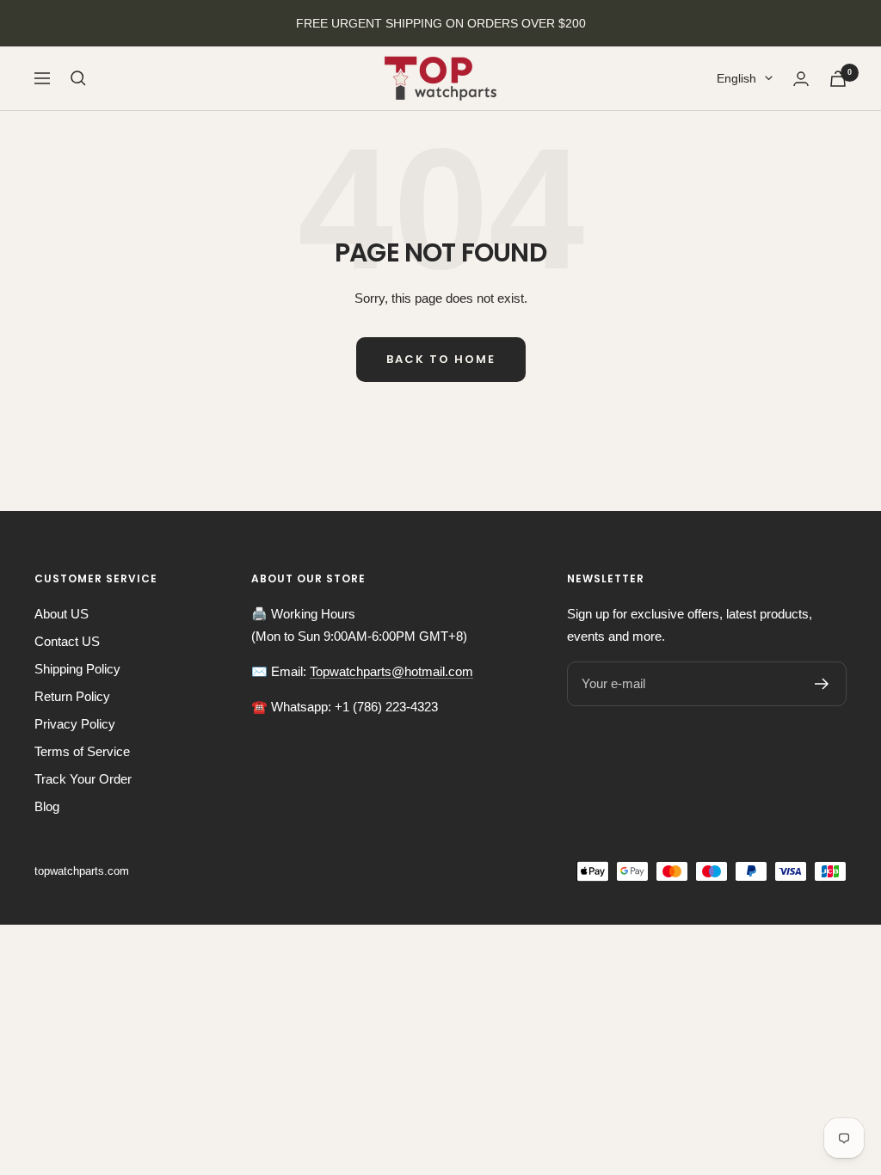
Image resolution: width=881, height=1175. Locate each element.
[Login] (801, 78)
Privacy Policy (74, 724)
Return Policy (72, 696)
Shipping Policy (77, 668)
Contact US (67, 641)
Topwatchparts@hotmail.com (391, 671)
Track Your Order (83, 779)
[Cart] (838, 79)
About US (61, 613)
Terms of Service (82, 751)
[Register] (822, 684)
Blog (46, 806)
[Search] (78, 78)
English (736, 78)
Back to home (441, 359)
